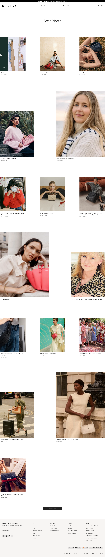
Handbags (44, 6)
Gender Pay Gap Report (91, 538)
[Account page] (98, 5)
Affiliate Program (72, 533)
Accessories (58, 6)
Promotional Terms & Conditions (93, 525)
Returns (34, 533)
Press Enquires (53, 528)
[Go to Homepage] (9, 6)
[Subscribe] (22, 530)
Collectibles (66, 6)
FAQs (34, 528)
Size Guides (53, 525)
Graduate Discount (54, 530)
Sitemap (34, 538)
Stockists (70, 528)
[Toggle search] (95, 5)
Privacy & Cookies (90, 530)
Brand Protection (36, 535)
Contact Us (35, 525)
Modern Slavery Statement (92, 535)
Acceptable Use (89, 533)
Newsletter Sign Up (72, 530)
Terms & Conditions (90, 528)
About (69, 525)
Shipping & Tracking (37, 530)
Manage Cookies (89, 540)
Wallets (51, 6)
